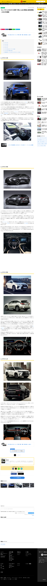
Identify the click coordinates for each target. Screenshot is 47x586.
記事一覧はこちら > (8, 463)
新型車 (42, 143)
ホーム (2, 3)
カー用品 (19, 3)
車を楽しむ (15, 3)
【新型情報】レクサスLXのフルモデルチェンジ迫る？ (12, 52)
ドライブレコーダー (28, 553)
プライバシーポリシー (15, 577)
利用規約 (33, 515)
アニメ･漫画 (2, 566)
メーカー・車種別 (37, 3)
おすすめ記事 (39, 139)
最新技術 (2, 554)
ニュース (6, 3)
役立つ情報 (10, 560)
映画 (1, 565)
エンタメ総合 (2, 568)
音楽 (1, 567)
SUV (26, 102)
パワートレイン (5, 221)
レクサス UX (6, 42)
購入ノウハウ (11, 554)
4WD (27, 223)
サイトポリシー (9, 577)
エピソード (44, 139)
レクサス (3, 7)
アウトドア (18, 553)
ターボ (25, 223)
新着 (4, 544)
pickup (42, 145)
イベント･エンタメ (3, 555)
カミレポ (18, 565)
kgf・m (3, 328)
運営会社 (2, 577)
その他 (42, 3)
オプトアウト (20, 577)
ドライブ (18, 554)
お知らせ (28, 577)
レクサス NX (6, 44)
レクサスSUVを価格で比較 (8, 50)
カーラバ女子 (39, 137)
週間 (40, 9)
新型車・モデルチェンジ (4, 553)
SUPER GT (10, 565)
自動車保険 (10, 555)
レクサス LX (6, 47)
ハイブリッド (16, 111)
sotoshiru (39, 143)
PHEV (8, 223)
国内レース (10, 567)
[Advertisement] (17, 21)
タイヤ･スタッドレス (28, 554)
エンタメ (23, 3)
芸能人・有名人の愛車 (41, 141)
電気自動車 (6, 113)
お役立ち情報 (10, 3)
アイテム (27, 555)
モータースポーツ (27, 3)
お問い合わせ (25, 577)
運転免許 (10, 553)
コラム (39, 145)
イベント (32, 3)
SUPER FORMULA (11, 566)
